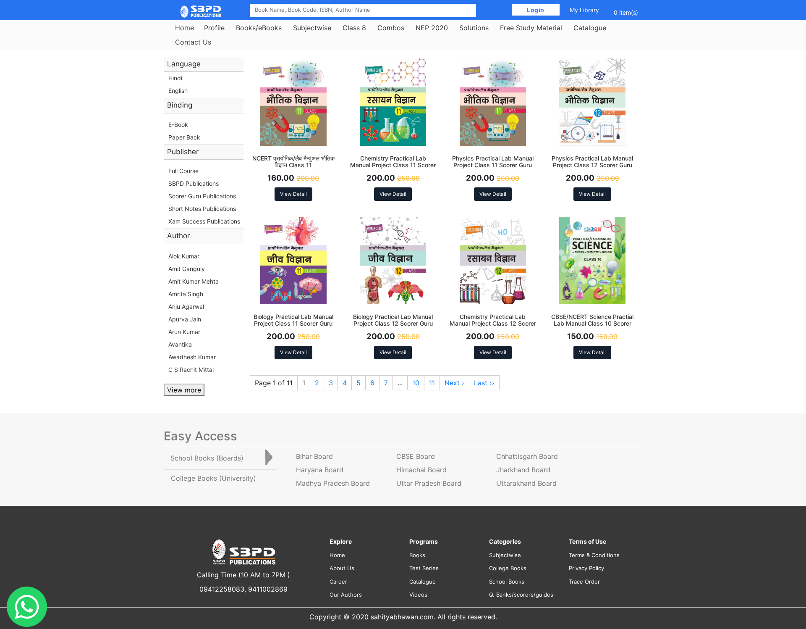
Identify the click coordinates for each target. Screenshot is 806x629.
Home (184, 28)
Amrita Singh (185, 293)
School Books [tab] (206, 458)
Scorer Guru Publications (202, 196)
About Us (342, 568)
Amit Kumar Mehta (193, 281)
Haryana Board (319, 470)
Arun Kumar (184, 331)
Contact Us (193, 42)
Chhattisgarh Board (527, 456)
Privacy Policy (586, 568)
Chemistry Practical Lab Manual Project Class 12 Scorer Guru (493, 323)
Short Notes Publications (202, 208)
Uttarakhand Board (526, 483)
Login (536, 9)
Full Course (183, 170)
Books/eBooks (259, 28)
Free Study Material (531, 28)
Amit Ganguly (186, 268)
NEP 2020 (432, 28)
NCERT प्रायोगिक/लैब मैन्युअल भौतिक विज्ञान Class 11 (293, 162)
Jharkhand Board (523, 470)
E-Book (178, 124)
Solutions (474, 28)
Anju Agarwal (186, 306)
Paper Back (184, 137)
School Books (506, 581)
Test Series (424, 568)
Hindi (175, 78)
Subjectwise (312, 28)
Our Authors (346, 594)
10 (415, 383)
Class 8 (354, 28)
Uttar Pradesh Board (428, 483)
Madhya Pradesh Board (333, 483)
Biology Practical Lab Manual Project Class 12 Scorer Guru (393, 320)
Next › (454, 383)
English (178, 90)
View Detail (293, 194)
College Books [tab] (213, 478)
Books (417, 555)
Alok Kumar (183, 256)
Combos (390, 28)
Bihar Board (314, 456)
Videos (418, 594)
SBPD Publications (193, 183)
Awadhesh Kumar (192, 357)
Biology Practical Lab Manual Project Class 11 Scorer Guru (293, 320)
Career (338, 581)
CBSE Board (415, 456)
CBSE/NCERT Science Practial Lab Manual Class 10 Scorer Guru (592, 323)
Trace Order (584, 581)
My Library (584, 9)
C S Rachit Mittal (191, 369)
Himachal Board (421, 470)
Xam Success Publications (204, 221)
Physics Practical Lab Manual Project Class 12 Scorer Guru (592, 162)
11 (432, 383)
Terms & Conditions (594, 555)
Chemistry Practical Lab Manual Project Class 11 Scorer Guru (393, 165)
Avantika (180, 344)
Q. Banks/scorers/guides (521, 594)
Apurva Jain (184, 319)
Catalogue (589, 28)
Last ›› (484, 383)
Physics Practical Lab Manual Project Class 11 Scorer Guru (493, 162)
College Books (507, 568)
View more (184, 390)
